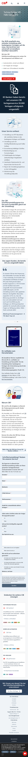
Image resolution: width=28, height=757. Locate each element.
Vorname (5, 474)
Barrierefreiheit (14, 739)
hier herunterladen (7, 379)
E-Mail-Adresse (6, 493)
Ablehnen (13, 751)
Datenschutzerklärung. (6, 582)
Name (4, 481)
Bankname (5, 487)
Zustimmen (5, 751)
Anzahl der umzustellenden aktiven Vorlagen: (11, 506)
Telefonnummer (6, 499)
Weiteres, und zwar (7, 571)
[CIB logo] (4, 3)
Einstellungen (8, 747)
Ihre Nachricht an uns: (8, 534)
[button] (18, 3)
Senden (14, 585)
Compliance (14, 741)
